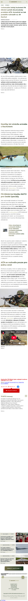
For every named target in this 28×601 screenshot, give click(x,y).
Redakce (14, 585)
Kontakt (14, 584)
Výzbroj (7, 5)
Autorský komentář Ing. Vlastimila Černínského (12, 383)
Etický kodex (14, 588)
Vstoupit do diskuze (12, 390)
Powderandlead (13, 212)
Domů (2, 5)
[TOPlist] (2, 600)
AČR (10, 573)
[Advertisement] (14, 43)
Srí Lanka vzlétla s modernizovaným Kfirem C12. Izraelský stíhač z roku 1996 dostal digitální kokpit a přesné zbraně (7, 550)
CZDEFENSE (9, 318)
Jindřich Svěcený (5, 19)
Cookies (14, 587)
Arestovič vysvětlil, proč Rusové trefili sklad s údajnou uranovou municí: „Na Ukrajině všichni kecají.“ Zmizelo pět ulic (8, 539)
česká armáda (18, 573)
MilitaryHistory (12, 188)
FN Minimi (24, 573)
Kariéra (14, 586)
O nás (14, 589)
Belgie (13, 573)
